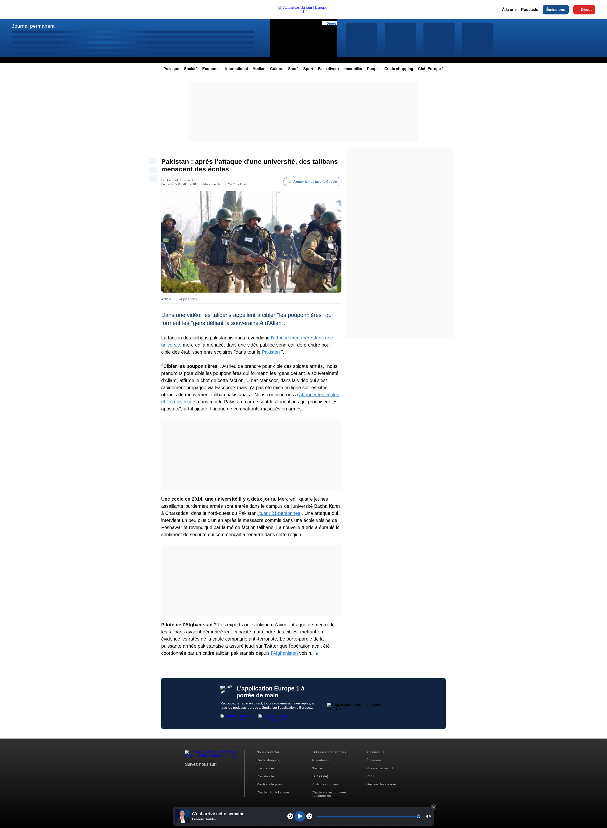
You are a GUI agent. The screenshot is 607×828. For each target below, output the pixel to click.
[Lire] (299, 816)
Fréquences (266, 768)
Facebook (204, 773)
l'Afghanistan (285, 653)
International (236, 69)
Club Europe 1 (431, 69)
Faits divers (328, 69)
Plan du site (265, 776)
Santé (293, 69)
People (373, 69)
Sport (308, 69)
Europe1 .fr (175, 180)
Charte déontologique (273, 792)
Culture (276, 69)
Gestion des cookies (381, 784)
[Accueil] (303, 11)
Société (191, 69)
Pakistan (271, 352)
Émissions (555, 10)
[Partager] (153, 161)
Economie (211, 69)
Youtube (212, 773)
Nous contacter (268, 752)
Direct (586, 10)
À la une (509, 10)
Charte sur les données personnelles (329, 793)
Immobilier (353, 69)
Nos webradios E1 (380, 768)
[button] (428, 816)
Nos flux (318, 768)
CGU (370, 776)
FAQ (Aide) (320, 776)
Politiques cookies (325, 784)
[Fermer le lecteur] (433, 807)
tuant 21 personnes (279, 513)
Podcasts (529, 10)
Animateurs (320, 760)
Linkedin (228, 773)
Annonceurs (375, 752)
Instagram (196, 773)
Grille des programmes (329, 752)
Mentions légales (269, 784)
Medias (259, 69)
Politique (171, 69)
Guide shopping (398, 69)
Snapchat (220, 773)
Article (166, 299)
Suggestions (187, 299)
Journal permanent (33, 26)
